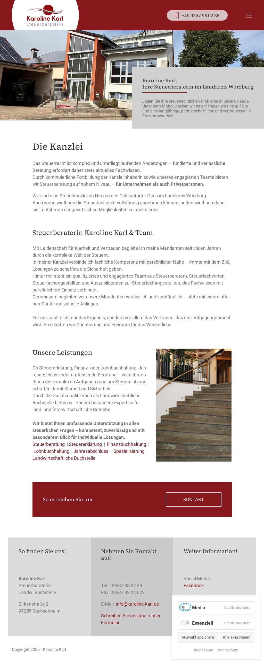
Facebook (194, 585)
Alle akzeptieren (236, 637)
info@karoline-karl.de (137, 604)
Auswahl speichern (198, 637)
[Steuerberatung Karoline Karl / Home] (44, 15)
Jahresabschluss (90, 451)
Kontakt (193, 499)
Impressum (203, 650)
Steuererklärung (85, 444)
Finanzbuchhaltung (126, 444)
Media (198, 607)
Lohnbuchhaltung (51, 451)
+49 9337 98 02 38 (200, 15)
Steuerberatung (48, 444)
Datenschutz (227, 650)
